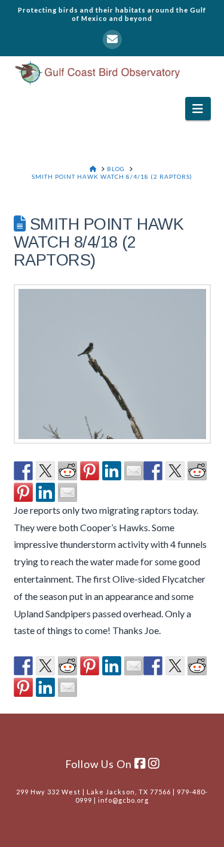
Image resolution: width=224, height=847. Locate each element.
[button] (198, 108)
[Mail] (112, 39)
